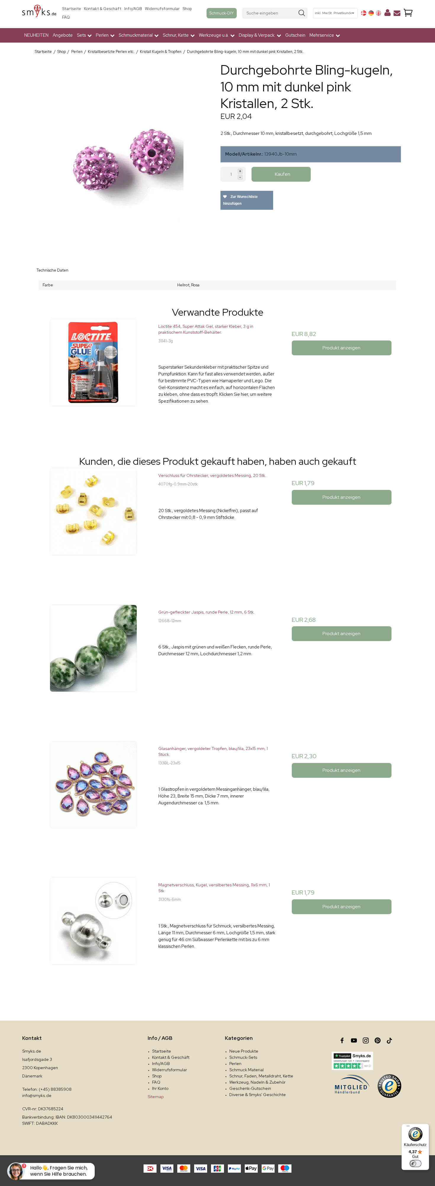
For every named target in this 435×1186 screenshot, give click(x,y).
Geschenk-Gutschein (250, 1088)
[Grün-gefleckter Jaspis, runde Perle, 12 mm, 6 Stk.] (93, 664)
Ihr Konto (160, 1088)
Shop (187, 8)
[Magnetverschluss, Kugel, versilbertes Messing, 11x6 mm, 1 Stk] (93, 936)
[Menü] (408, 1127)
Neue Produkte (243, 1051)
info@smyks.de (36, 1095)
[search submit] (302, 13)
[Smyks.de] (39, 13)
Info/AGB (133, 8)
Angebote (63, 35)
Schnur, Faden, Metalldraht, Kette (261, 1076)
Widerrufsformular (162, 8)
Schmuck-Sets (243, 1057)
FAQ (66, 17)
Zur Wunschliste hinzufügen (240, 200)
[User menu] (387, 14)
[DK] (364, 13)
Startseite (71, 8)
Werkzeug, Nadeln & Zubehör (257, 1082)
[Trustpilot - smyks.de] (352, 1061)
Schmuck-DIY (222, 13)
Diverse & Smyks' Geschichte (257, 1094)
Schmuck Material (246, 1069)
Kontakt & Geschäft (102, 8)
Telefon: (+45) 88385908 (47, 1089)
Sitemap (156, 1096)
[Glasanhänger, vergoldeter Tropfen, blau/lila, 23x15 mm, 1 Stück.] (93, 800)
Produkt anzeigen (341, 348)
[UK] (378, 13)
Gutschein (295, 35)
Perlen (235, 1063)
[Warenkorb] (408, 13)
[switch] (415, 1163)
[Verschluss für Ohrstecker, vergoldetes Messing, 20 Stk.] (93, 527)
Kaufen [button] (282, 174)
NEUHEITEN (36, 35)
